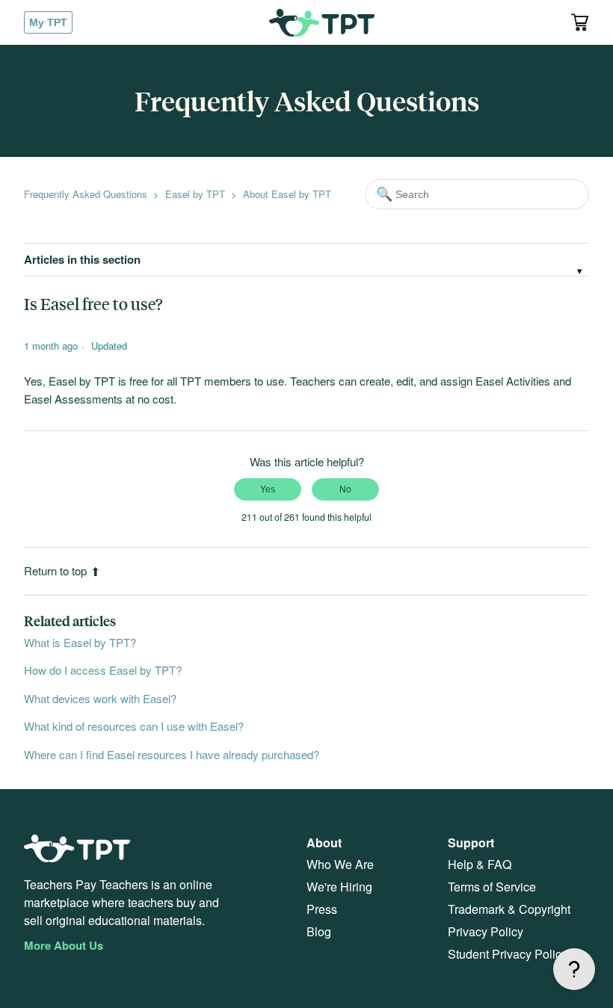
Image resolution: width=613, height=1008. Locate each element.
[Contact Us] (574, 969)
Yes (267, 489)
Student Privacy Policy (507, 953)
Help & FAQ (479, 864)
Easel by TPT (195, 194)
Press (321, 909)
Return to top (55, 570)
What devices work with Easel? (100, 698)
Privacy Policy (485, 931)
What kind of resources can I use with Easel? (134, 726)
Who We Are (340, 864)
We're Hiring (339, 886)
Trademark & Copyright (509, 909)
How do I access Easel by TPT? (103, 670)
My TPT (48, 22)
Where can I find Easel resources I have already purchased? (171, 754)
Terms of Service (492, 886)
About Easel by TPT (287, 194)
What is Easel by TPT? (80, 642)
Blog (318, 931)
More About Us (63, 945)
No (345, 489)
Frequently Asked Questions (85, 194)
